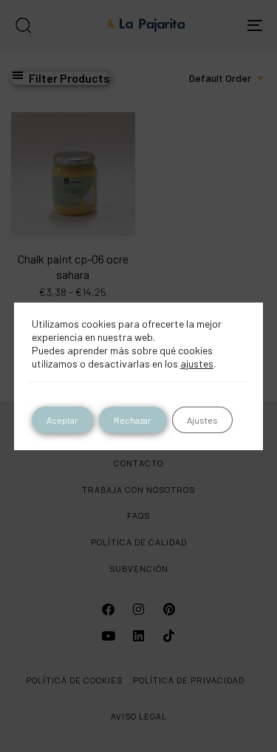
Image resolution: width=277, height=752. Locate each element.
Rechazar (132, 420)
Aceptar (62, 420)
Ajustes (202, 420)
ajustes (196, 363)
